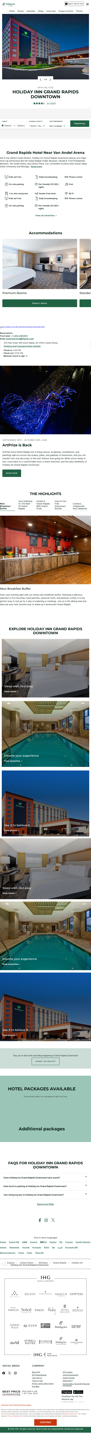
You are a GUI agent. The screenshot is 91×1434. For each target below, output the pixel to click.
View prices (79, 123)
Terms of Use (37, 1381)
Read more (36, 166)
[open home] (3, 1264)
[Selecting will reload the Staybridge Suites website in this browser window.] (45, 1342)
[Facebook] (4, 1373)
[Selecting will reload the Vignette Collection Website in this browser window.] (61, 1293)
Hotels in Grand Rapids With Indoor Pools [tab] (43, 505)
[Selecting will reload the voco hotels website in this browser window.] (39, 1310)
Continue (45, 1422)
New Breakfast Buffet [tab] (5, 506)
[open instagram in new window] (45, 1220)
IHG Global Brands (39, 1375)
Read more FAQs (45, 1204)
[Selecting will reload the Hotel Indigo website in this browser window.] (13, 1310)
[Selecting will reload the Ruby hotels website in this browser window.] (52, 1310)
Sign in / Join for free (75, 4)
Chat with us (37, 1378)
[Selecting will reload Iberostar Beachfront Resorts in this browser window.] (78, 1310)
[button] (87, 4)
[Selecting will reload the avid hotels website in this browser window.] (14, 1342)
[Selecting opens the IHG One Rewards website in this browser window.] (45, 1354)
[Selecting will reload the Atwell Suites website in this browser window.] (30, 1342)
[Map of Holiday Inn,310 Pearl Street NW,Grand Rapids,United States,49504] (22, 326)
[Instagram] (15, 1373)
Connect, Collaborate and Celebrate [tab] (80, 506)
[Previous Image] (41, 79)
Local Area (51, 11)
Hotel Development (70, 1375)
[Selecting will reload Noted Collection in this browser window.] (26, 1310)
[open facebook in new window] (38, 1220)
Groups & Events (66, 11)
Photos (79, 11)
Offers (12, 11)
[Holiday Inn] (8, 4)
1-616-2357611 (20, 336)
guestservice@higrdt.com (20, 338)
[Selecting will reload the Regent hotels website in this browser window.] (30, 1293)
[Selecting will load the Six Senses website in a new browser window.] (14, 1293)
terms (6, 1414)
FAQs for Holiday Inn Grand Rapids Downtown (45, 1165)
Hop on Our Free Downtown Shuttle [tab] (60, 505)
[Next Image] (50, 79)
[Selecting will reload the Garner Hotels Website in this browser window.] (76, 1326)
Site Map (35, 1386)
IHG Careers (68, 1372)
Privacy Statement (14, 1416)
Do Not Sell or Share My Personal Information (76, 1384)
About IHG (36, 1372)
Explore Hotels (69, 1378)
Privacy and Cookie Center (43, 1384)
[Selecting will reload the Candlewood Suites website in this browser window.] (76, 1342)
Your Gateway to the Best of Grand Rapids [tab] (25, 505)
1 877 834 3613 (30, 1393)
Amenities (31, 11)
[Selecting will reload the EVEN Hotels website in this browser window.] (30, 1326)
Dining (40, 11)
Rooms (21, 11)
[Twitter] (9, 1373)
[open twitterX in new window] (52, 1220)
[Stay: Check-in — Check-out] (13, 125)
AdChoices (67, 1381)
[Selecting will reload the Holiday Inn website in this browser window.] (61, 1326)
